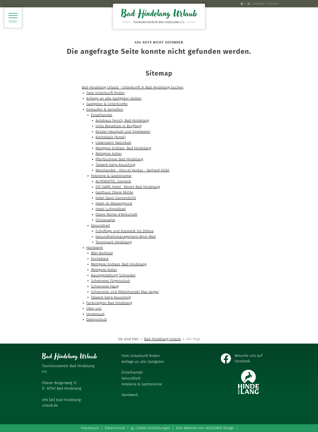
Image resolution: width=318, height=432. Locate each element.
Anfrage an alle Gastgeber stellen (114, 98)
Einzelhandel (101, 115)
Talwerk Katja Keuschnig (115, 164)
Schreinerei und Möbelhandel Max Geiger (125, 292)
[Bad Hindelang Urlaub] (159, 16)
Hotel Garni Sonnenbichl (116, 198)
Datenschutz (96, 319)
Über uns (93, 308)
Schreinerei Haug (105, 286)
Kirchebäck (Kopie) (111, 137)
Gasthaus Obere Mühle (114, 192)
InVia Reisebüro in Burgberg (119, 126)
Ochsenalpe (105, 220)
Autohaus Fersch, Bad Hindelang (122, 120)
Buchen (273, 3)
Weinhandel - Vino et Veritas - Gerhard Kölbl (132, 170)
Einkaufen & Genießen (104, 109)
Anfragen (259, 3)
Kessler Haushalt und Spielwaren (123, 131)
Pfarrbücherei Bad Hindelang (119, 159)
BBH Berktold (102, 253)
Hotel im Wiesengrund (114, 203)
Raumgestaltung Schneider (113, 275)
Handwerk (94, 247)
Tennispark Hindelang (114, 242)
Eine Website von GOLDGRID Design (205, 428)
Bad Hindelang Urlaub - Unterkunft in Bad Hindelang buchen (132, 87)
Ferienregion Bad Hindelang (109, 303)
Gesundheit (100, 225)
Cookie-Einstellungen (152, 428)
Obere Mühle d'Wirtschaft (116, 214)
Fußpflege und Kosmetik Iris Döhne (125, 231)
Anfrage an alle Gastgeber (142, 361)
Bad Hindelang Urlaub (162, 339)
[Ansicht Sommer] (242, 4)
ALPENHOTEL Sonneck (113, 181)
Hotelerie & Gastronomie (111, 176)
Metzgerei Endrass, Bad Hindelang (123, 148)
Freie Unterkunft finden (105, 93)
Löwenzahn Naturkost (113, 142)
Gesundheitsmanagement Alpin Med (126, 236)
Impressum (95, 314)
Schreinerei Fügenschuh (110, 281)
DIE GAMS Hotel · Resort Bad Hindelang (128, 187)
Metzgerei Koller (109, 153)
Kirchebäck (100, 258)
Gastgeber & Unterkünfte (107, 104)
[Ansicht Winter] (248, 4)
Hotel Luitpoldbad (111, 209)
